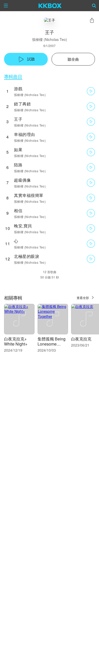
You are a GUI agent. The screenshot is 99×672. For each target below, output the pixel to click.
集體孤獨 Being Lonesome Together (51, 344)
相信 (18, 210)
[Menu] (6, 6)
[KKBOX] (50, 5)
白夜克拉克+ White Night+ (15, 341)
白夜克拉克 (81, 339)
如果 (18, 149)
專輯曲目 (13, 76)
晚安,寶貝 (23, 226)
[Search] (94, 6)
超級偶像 (22, 180)
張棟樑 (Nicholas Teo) (49, 39)
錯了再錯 (22, 104)
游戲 (18, 88)
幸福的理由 (24, 134)
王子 (18, 119)
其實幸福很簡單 (28, 195)
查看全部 (83, 297)
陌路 (18, 165)
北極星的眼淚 (26, 256)
